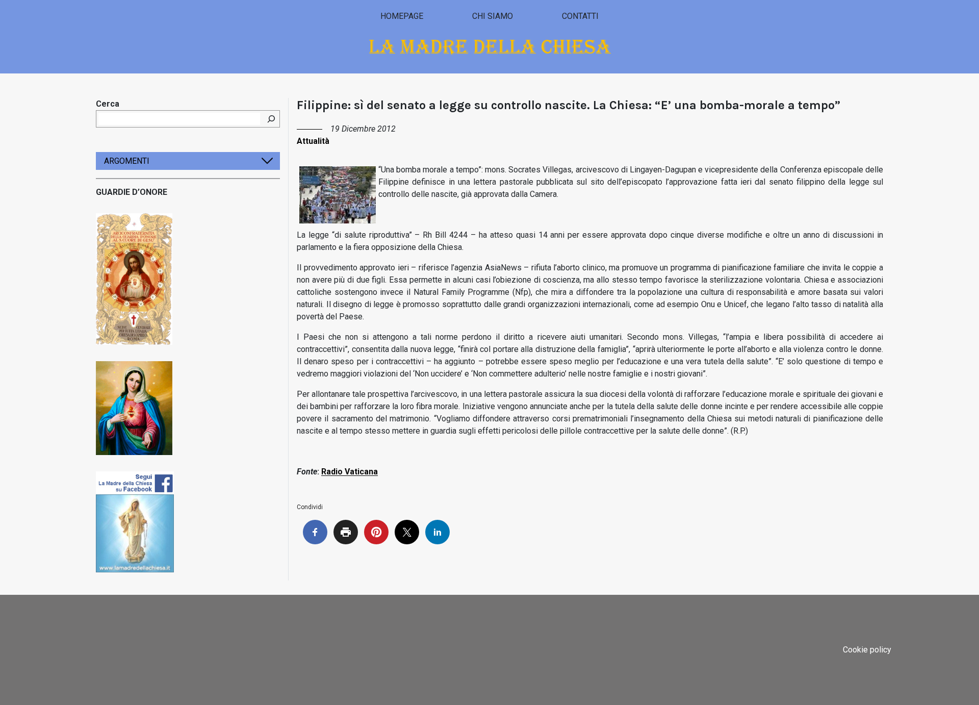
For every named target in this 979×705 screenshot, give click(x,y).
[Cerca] (271, 119)
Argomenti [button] (126, 161)
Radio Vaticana (349, 471)
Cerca (107, 104)
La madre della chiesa (490, 46)
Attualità (313, 141)
